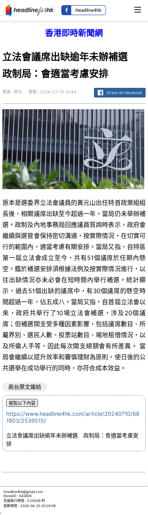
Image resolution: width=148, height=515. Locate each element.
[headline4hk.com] (29, 9)
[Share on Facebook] (120, 97)
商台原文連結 (24, 386)
